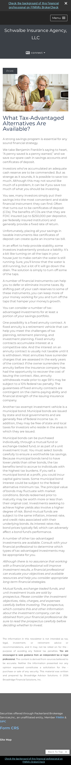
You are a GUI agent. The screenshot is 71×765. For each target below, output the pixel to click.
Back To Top (56, 751)
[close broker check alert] (65, 3)
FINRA (60, 717)
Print (10, 71)
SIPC (3, 721)
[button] (58, 18)
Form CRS (9, 728)
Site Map (6, 739)
